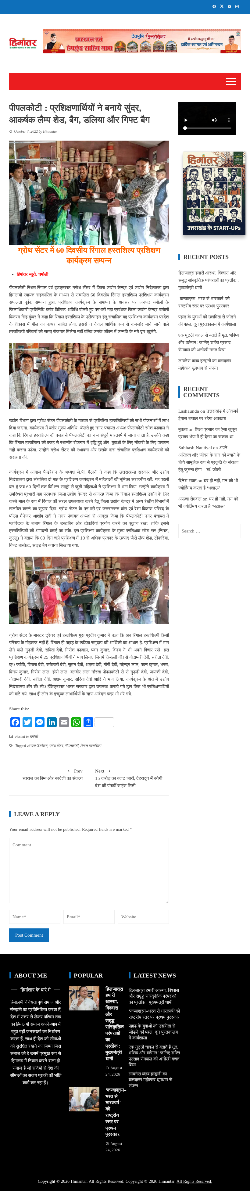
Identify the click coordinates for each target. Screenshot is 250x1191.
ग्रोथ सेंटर (56, 746)
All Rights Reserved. (194, 1181)
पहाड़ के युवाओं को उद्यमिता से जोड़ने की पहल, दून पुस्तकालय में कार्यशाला (153, 1032)
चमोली (34, 736)
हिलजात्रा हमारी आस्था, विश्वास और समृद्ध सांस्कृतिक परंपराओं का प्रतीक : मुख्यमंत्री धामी (208, 280)
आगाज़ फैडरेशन (37, 746)
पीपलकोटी (71, 746)
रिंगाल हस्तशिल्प (90, 746)
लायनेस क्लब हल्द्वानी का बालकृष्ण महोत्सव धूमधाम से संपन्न (150, 1079)
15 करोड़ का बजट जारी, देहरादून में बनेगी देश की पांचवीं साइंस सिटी (128, 778)
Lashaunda (188, 411)
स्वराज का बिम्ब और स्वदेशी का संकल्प (53, 775)
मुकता (183, 429)
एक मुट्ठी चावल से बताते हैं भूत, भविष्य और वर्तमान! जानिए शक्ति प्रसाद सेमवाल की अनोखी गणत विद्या (208, 342)
